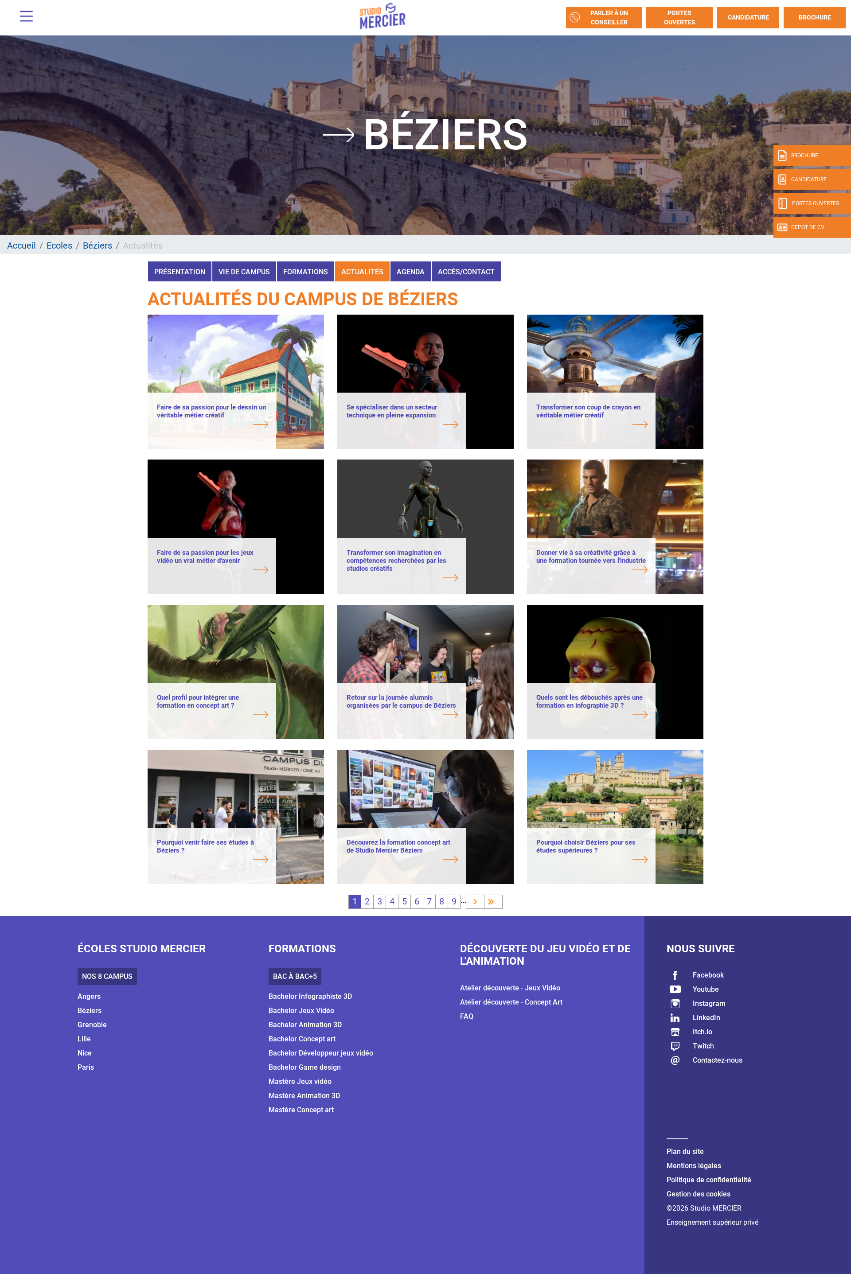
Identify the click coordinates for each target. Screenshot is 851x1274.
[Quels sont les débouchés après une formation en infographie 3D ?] (592, 715)
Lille (84, 1039)
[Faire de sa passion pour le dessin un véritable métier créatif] (212, 425)
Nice (85, 1053)
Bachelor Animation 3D (305, 1025)
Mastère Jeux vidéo (300, 1081)
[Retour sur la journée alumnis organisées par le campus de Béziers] (402, 715)
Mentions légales (694, 1165)
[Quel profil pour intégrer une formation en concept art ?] (212, 715)
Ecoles (59, 245)
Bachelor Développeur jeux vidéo (321, 1053)
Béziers (97, 245)
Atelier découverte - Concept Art (511, 1002)
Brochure (815, 17)
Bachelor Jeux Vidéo (301, 1010)
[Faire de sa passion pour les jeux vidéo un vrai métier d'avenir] (212, 570)
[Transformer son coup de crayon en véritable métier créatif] (592, 425)
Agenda (411, 272)
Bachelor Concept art (302, 1039)
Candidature (748, 17)
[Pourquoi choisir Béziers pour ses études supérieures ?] (592, 860)
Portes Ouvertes (679, 17)
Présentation (179, 272)
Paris (86, 1067)
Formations (305, 272)
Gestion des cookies (698, 1194)
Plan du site (685, 1151)
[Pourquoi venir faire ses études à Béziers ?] (212, 860)
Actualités (362, 272)
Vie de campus (244, 272)
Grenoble (92, 1025)
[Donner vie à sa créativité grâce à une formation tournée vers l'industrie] (592, 570)
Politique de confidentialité (709, 1180)
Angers (89, 996)
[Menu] (23, 17)
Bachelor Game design (305, 1067)
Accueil (21, 245)
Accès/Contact (466, 272)
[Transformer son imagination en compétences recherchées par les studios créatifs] (402, 578)
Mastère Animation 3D (304, 1095)
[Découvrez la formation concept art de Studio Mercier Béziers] (402, 860)
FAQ (466, 1016)
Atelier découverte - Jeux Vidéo (510, 988)
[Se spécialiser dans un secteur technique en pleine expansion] (402, 425)
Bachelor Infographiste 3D (310, 996)
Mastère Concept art (301, 1110)
